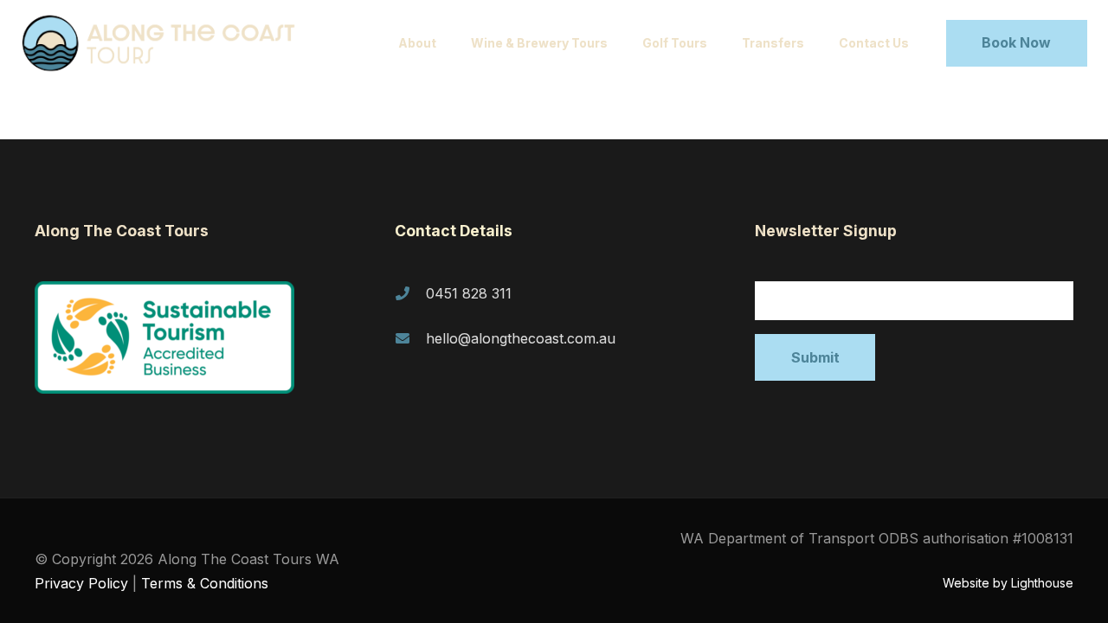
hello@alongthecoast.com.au (520, 338)
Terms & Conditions (204, 583)
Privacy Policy (81, 583)
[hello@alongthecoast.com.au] (410, 338)
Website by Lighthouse (1008, 582)
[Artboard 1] (166, 43)
